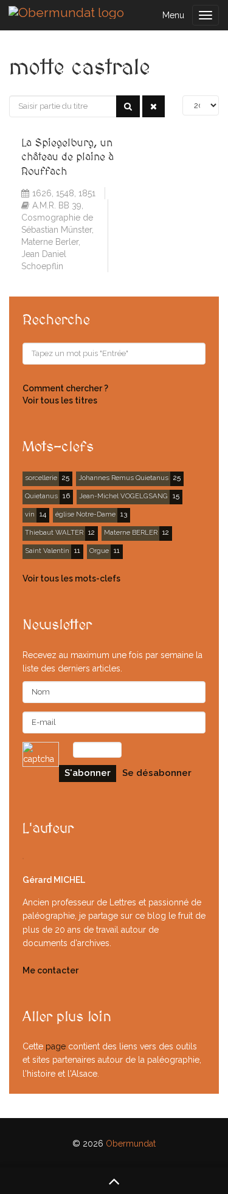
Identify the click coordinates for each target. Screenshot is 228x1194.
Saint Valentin (47, 550)
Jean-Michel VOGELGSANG (123, 496)
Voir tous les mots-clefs (71, 578)
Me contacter (50, 970)
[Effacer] (153, 106)
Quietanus (41, 496)
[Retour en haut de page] (114, 1180)
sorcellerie (41, 477)
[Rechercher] (128, 106)
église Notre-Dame (85, 514)
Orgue (99, 550)
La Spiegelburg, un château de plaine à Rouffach (67, 157)
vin (30, 514)
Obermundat (131, 1143)
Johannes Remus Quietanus (123, 477)
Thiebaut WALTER (54, 532)
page (56, 1046)
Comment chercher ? (65, 388)
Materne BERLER (130, 532)
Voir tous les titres (59, 400)
